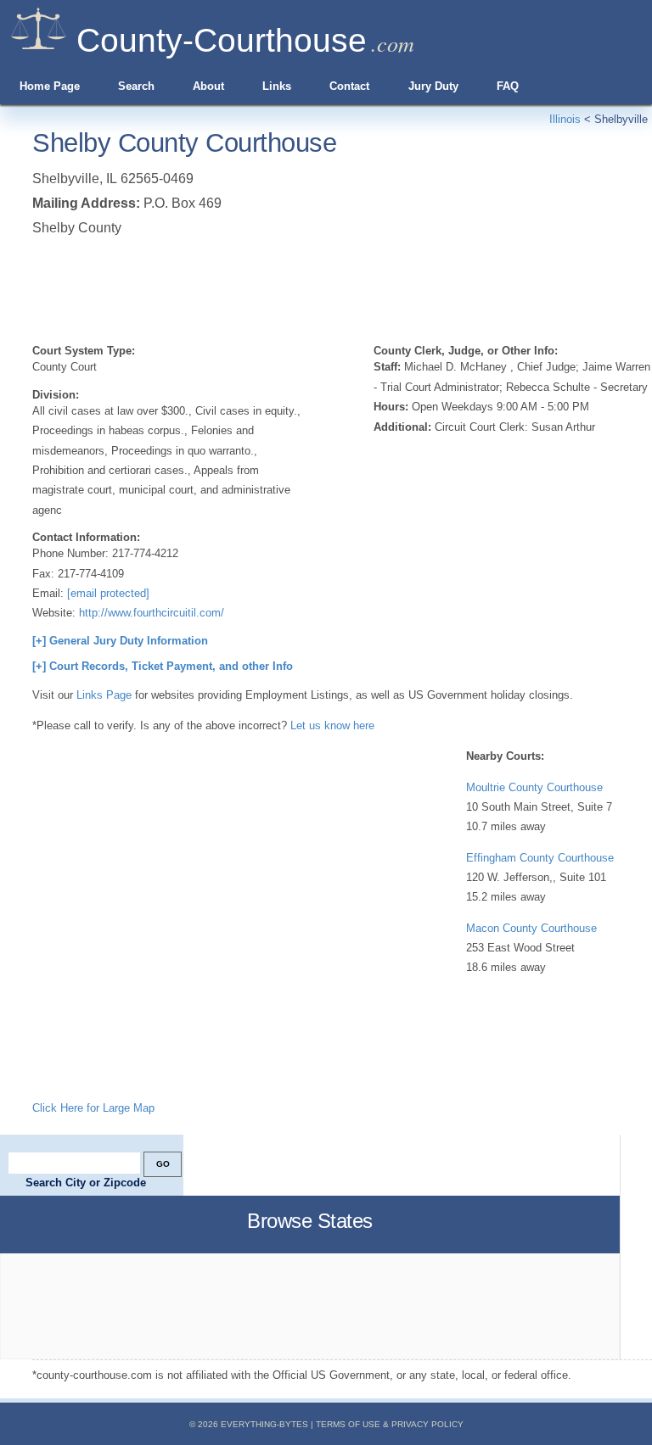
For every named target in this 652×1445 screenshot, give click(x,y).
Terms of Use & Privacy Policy (390, 1424)
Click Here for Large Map (93, 1108)
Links (276, 86)
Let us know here (332, 725)
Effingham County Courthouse (540, 857)
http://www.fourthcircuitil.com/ (151, 612)
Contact (349, 86)
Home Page (50, 86)
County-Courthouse (221, 40)
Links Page (104, 695)
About (208, 86)
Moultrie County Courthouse (534, 787)
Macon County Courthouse (531, 928)
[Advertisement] (341, 286)
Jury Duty (433, 86)
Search (136, 86)
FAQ (508, 86)
